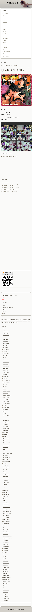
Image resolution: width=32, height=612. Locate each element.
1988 (19, 321)
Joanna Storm (6, 376)
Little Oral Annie (6, 403)
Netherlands (5, 27)
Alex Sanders (6, 494)
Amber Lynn (5, 330)
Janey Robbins (6, 372)
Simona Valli (5, 459)
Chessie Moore (6, 353)
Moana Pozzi (6, 428)
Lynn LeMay (5, 409)
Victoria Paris (6, 482)
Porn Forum (3, 62)
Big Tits (4, 309)
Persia (4, 436)
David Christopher (7, 511)
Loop (4, 313)
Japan (4, 49)
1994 (5, 322)
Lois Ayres (5, 405)
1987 (17, 321)
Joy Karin (5, 378)
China (4, 40)
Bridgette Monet (6, 341)
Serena (4, 451)
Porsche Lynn (6, 438)
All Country (5, 13)
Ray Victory (5, 573)
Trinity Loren (5, 476)
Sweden (5, 22)
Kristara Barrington (7, 395)
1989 (21, 321)
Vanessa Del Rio (6, 478)
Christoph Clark (6, 507)
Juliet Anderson (6, 380)
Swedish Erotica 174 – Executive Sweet (10, 185)
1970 (5, 319)
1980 (29, 319)
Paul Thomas (6, 563)
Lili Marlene (5, 399)
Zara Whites (5, 484)
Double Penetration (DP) (8, 307)
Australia (5, 45)
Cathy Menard (6, 349)
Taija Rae (5, 463)
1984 (9, 321)
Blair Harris (5, 339)
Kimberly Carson (6, 391)
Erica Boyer (5, 368)
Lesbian (4, 311)
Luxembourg (5, 56)
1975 (17, 319)
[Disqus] (16, 212)
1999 (17, 322)
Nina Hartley (5, 434)
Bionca (4, 337)
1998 (14, 322)
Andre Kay (5, 496)
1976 (19, 319)
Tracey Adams (6, 474)
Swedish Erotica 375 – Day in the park (9, 65)
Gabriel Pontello (6, 521)
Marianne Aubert (6, 415)
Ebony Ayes (5, 364)
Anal (4, 305)
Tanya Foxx (5, 465)
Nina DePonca (6, 432)
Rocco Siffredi (6, 583)
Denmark (5, 29)
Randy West (5, 571)
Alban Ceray (5, 492)
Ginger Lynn (5, 370)
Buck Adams (5, 502)
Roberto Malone (6, 581)
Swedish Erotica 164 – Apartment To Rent (11, 187)
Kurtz (19, 72)
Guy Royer (5, 525)
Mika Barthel (5, 424)
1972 (9, 319)
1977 (21, 319)
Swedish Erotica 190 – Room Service (10, 182)
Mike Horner (5, 558)
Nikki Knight (5, 430)
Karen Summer (6, 382)
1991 (26, 321)
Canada (4, 36)
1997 (12, 322)
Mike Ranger (5, 561)
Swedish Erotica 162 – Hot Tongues (10, 189)
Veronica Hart (6, 480)
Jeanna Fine (5, 374)
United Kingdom (6, 51)
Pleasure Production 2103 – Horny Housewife (21, 67)
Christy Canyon (6, 355)
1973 (12, 319)
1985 (12, 321)
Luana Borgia (6, 407)
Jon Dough (5, 550)
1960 (2, 319)
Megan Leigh (5, 420)
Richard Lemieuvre (7, 577)
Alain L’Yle (5, 490)
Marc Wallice (6, 556)
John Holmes (6, 546)
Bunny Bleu (5, 347)
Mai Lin (4, 413)
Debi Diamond (6, 357)
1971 (7, 319)
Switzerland (5, 38)
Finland (4, 53)
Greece (4, 18)
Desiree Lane (6, 362)
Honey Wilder (6, 531)
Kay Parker (5, 386)
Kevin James (6, 554)
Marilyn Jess (5, 418)
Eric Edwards (6, 517)
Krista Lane (5, 393)
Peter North (5, 565)
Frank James (6, 519)
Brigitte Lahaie (6, 343)
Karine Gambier (6, 384)
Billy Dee (5, 498)
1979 (26, 319)
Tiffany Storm (6, 467)
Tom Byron (5, 596)
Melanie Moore (6, 422)
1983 (7, 321)
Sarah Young (5, 447)
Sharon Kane (6, 455)
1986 (14, 321)
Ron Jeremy (5, 585)
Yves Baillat (5, 600)
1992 (29, 321)
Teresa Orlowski (6, 469)
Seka (4, 449)
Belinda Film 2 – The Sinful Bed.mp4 (9, 156)
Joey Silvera (5, 544)
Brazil (4, 33)
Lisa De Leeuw (6, 401)
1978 (24, 319)
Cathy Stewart (6, 351)
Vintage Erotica (16, 2)
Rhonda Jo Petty (6, 442)
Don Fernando (6, 515)
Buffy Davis (5, 345)
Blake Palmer (6, 500)
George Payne (6, 523)
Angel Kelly (5, 332)
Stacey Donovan (6, 461)
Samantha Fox (6, 445)
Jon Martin (5, 552)
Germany (5, 15)
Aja (3, 328)
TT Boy (4, 594)
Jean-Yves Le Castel (7, 538)
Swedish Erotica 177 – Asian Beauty (10, 184)
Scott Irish (5, 587)
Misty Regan (5, 426)
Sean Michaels (6, 590)
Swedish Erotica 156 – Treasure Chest (10, 191)
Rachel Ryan (5, 440)
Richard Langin (6, 575)
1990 (24, 321)
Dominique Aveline (7, 513)
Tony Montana (6, 598)
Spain (4, 31)
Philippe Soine (6, 567)
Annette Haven (6, 335)
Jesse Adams (6, 542)
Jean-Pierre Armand (7, 536)
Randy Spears (6, 569)
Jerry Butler (5, 540)
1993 (2, 322)
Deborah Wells (6, 359)
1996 (9, 322)
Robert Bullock (6, 579)
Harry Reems (6, 527)
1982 (5, 321)
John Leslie (5, 548)
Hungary (5, 47)
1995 (7, 322)
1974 (14, 319)
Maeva (4, 411)
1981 (2, 321)
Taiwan (4, 42)
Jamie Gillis (5, 534)
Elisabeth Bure (6, 366)
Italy (4, 20)
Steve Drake (5, 592)
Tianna (4, 471)
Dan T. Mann (5, 509)
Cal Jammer (5, 505)
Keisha (4, 389)
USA (4, 24)
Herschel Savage (6, 529)
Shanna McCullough (7, 453)
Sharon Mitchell (6, 457)
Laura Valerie (6, 397)
